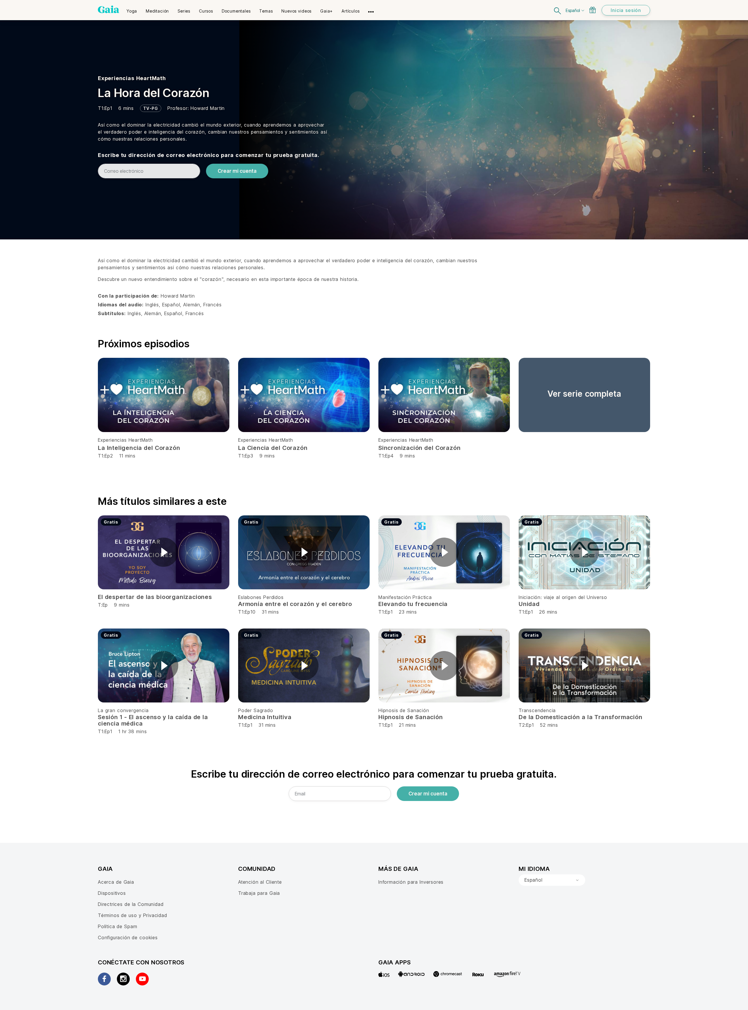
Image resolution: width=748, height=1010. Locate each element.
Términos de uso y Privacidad (132, 915)
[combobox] (552, 880)
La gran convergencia (123, 710)
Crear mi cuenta (237, 171)
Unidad (529, 603)
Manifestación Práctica (405, 597)
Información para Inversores (411, 882)
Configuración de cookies (128, 937)
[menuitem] (132, 9)
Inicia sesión (626, 10)
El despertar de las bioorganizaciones (155, 596)
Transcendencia (537, 710)
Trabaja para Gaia (259, 893)
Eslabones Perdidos (261, 597)
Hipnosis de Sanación (403, 710)
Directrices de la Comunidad (130, 904)
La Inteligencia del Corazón (139, 447)
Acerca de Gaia (116, 882)
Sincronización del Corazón (419, 447)
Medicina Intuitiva (265, 717)
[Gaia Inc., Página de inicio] (108, 9)
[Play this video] (163, 552)
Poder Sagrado (255, 710)
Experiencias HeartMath (132, 78)
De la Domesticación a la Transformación (581, 717)
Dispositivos (112, 893)
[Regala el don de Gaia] (592, 10)
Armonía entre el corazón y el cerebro (295, 603)
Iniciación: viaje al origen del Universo (563, 597)
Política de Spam (117, 926)
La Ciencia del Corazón (272, 447)
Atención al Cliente (260, 882)
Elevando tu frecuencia (413, 603)
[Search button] (557, 10)
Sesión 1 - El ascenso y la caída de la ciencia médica (153, 720)
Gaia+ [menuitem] (326, 10)
